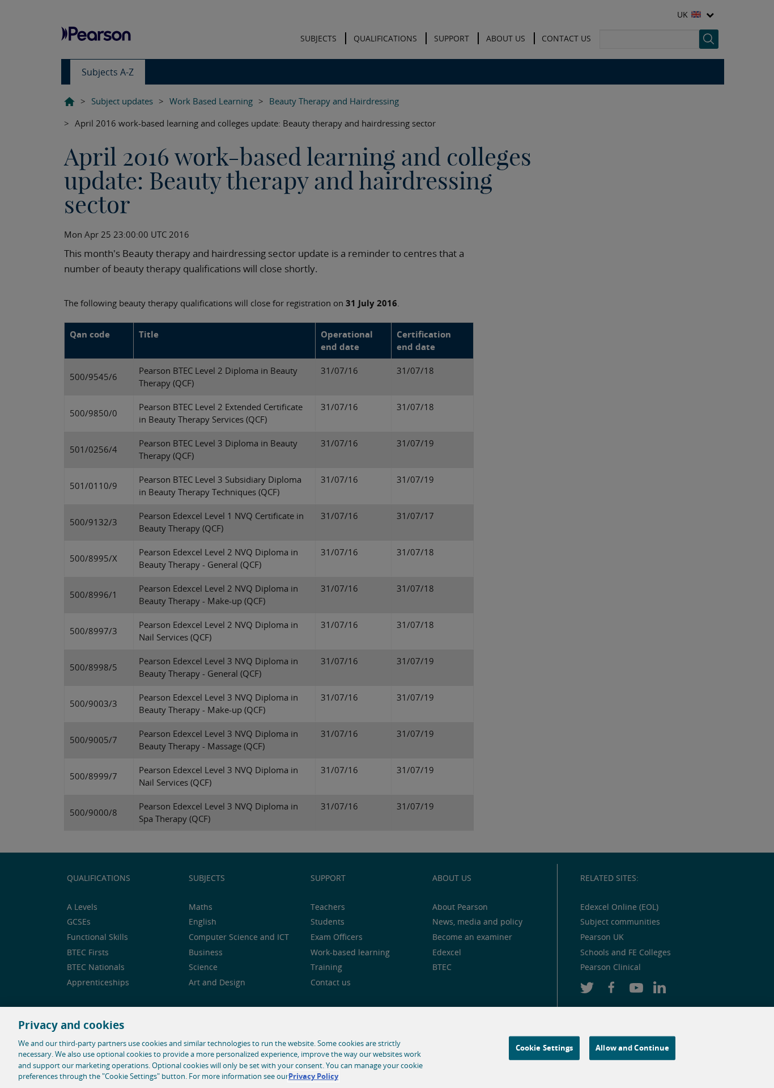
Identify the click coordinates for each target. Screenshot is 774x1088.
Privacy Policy (313, 1076)
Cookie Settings (544, 1048)
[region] (387, 1047)
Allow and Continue (632, 1048)
